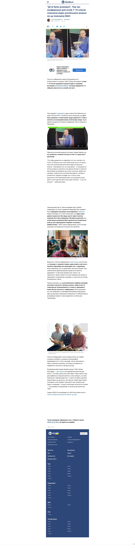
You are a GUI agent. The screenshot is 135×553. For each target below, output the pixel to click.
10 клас (69, 476)
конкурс (61, 371)
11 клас (49, 478)
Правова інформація (52, 439)
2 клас (69, 466)
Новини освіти (52, 459)
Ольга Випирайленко (57, 19)
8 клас (69, 473)
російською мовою (61, 86)
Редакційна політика (52, 444)
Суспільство (51, 456)
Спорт (69, 453)
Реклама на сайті (52, 442)
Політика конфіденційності (74, 439)
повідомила (61, 113)
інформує (81, 212)
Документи (70, 442)
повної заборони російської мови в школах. (62, 394)
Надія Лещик (74, 262)
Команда (70, 437)
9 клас (49, 476)
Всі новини (71, 456)
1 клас (49, 466)
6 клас (69, 471)
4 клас (69, 468)
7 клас (49, 473)
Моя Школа (67, 19)
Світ (49, 453)
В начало (83, 433)
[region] (67, 100)
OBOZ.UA (50, 450)
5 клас (49, 471)
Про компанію (51, 437)
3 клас (49, 468)
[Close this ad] (134, 544)
